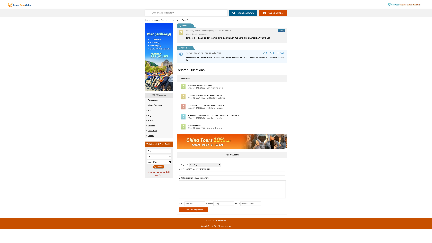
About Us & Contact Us (216, 221)
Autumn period (194, 125)
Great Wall (152, 131)
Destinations (166, 20)
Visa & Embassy (155, 105)
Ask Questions (275, 13)
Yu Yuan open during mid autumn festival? (206, 95)
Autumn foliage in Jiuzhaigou (200, 85)
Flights (151, 115)
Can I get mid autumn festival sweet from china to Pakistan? (213, 115)
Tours (150, 110)
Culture (151, 136)
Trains (150, 120)
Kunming (176, 20)
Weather (151, 126)
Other (184, 20)
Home (147, 20)
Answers (155, 20)
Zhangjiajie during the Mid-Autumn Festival (206, 105)
